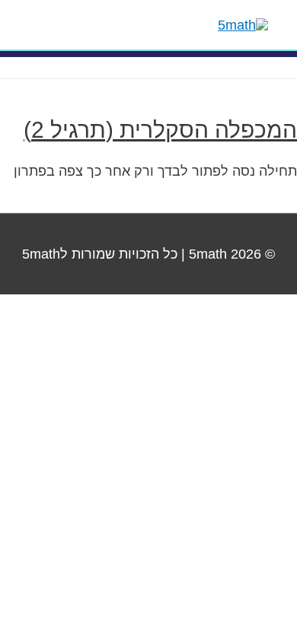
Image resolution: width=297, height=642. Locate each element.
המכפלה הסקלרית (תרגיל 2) (160, 129)
